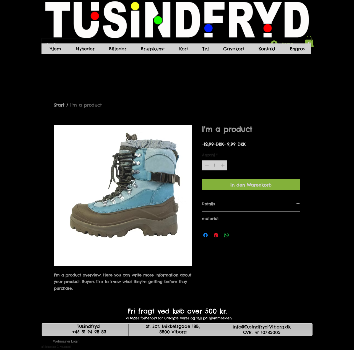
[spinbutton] (215, 165)
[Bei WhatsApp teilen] (226, 235)
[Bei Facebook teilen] (205, 235)
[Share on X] (237, 235)
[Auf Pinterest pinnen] (216, 235)
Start (59, 105)
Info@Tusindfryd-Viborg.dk (262, 327)
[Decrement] (206, 165)
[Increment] (223, 165)
